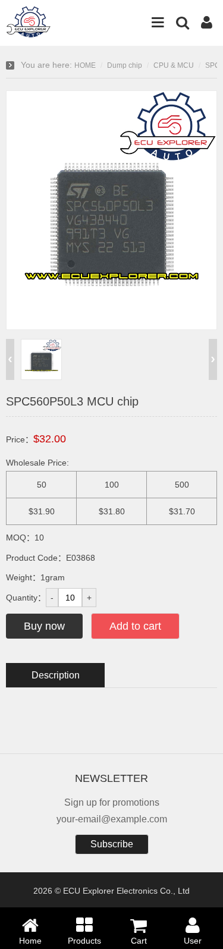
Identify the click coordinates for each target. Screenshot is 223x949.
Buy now (44, 626)
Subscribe (111, 844)
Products (84, 940)
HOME (85, 65)
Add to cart (135, 626)
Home (30, 940)
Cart (139, 940)
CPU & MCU (173, 65)
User (193, 940)
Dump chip (124, 65)
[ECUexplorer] (30, 32)
